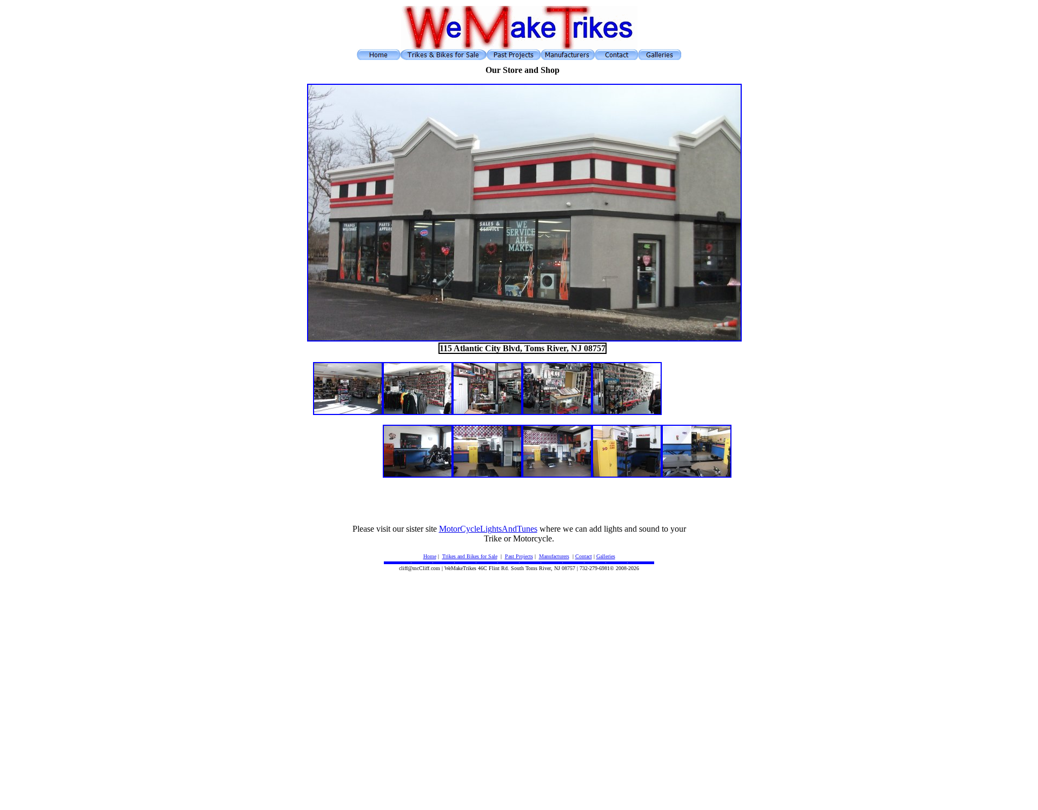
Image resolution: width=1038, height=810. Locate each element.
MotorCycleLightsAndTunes (488, 528)
